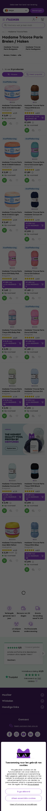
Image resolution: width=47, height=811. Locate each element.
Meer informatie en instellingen (23, 804)
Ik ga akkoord (23, 791)
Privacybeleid (33, 784)
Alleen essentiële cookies (23, 798)
